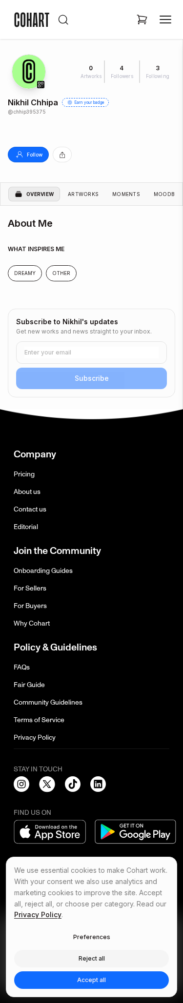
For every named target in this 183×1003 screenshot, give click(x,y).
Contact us (30, 509)
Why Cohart (32, 623)
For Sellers (30, 588)
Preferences (91, 937)
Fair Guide (29, 684)
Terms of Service (39, 720)
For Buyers (30, 605)
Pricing (24, 474)
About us (27, 491)
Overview (40, 194)
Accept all (91, 979)
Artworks (83, 194)
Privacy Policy (35, 737)
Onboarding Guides (43, 570)
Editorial (26, 526)
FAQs (22, 667)
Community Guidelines (48, 702)
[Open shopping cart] (142, 19)
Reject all (92, 958)
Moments (126, 194)
